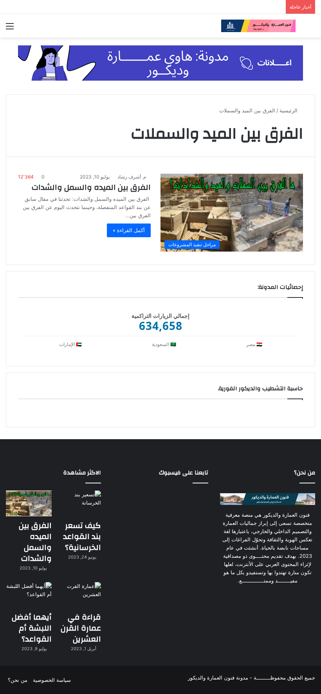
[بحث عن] (311, 29)
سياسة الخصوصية (52, 680)
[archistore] (258, 26)
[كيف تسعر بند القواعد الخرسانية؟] (78, 503)
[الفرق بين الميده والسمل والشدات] (29, 503)
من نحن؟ (17, 680)
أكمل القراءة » (129, 230)
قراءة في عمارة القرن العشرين (81, 628)
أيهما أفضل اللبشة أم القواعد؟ (32, 628)
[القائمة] (10, 29)
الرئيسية (289, 110)
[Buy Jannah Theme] (160, 62)
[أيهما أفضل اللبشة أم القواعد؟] (29, 595)
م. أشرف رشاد (131, 177)
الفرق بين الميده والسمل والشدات (91, 187)
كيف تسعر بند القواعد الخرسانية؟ (82, 536)
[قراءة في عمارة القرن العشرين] (78, 595)
